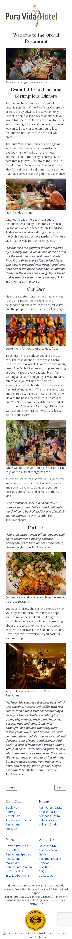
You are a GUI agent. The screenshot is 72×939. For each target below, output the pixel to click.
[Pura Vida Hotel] (31, 16)
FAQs (42, 871)
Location (11, 829)
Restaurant (13, 824)
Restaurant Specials (18, 854)
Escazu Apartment (17, 875)
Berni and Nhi (47, 846)
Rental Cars (13, 816)
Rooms (10, 812)
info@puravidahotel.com (49, 900)
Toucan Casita (48, 812)
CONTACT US (36, 904)
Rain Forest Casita (50, 807)
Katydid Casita (48, 820)
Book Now (13, 807)
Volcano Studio (48, 824)
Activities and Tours (18, 820)
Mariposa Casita (49, 816)
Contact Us (46, 875)
